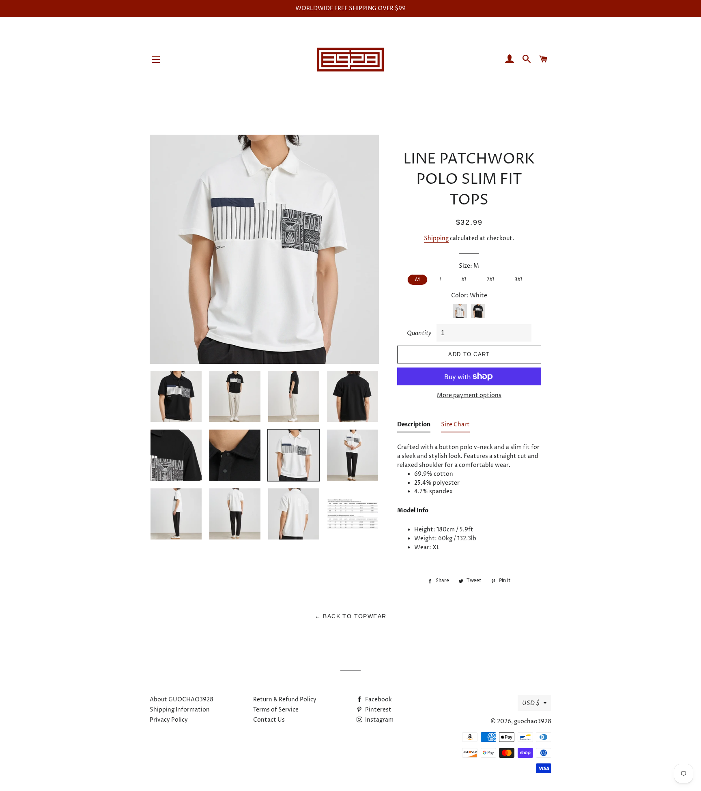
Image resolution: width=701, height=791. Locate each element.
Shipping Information (180, 710)
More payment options (469, 395)
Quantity (419, 333)
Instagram (379, 720)
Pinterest (377, 710)
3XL (518, 279)
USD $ (531, 703)
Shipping (436, 238)
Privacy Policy (169, 720)
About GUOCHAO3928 (181, 699)
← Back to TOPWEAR (351, 616)
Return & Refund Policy (284, 699)
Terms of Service (276, 710)
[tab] (413, 426)
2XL (490, 279)
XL (464, 279)
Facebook (378, 699)
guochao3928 (532, 721)
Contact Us (269, 720)
